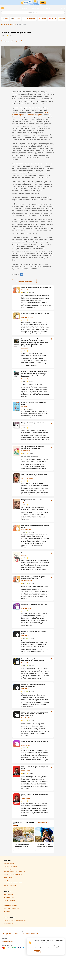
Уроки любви (19, 41)
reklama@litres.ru (7, 941)
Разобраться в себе (7, 41)
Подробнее (36, 949)
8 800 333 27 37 (19, 933)
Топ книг (53, 19)
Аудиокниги (16, 19)
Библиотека (35, 8)
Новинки (43, 19)
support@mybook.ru (32, 933)
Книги (6, 19)
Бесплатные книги (30, 19)
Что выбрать (23, 8)
